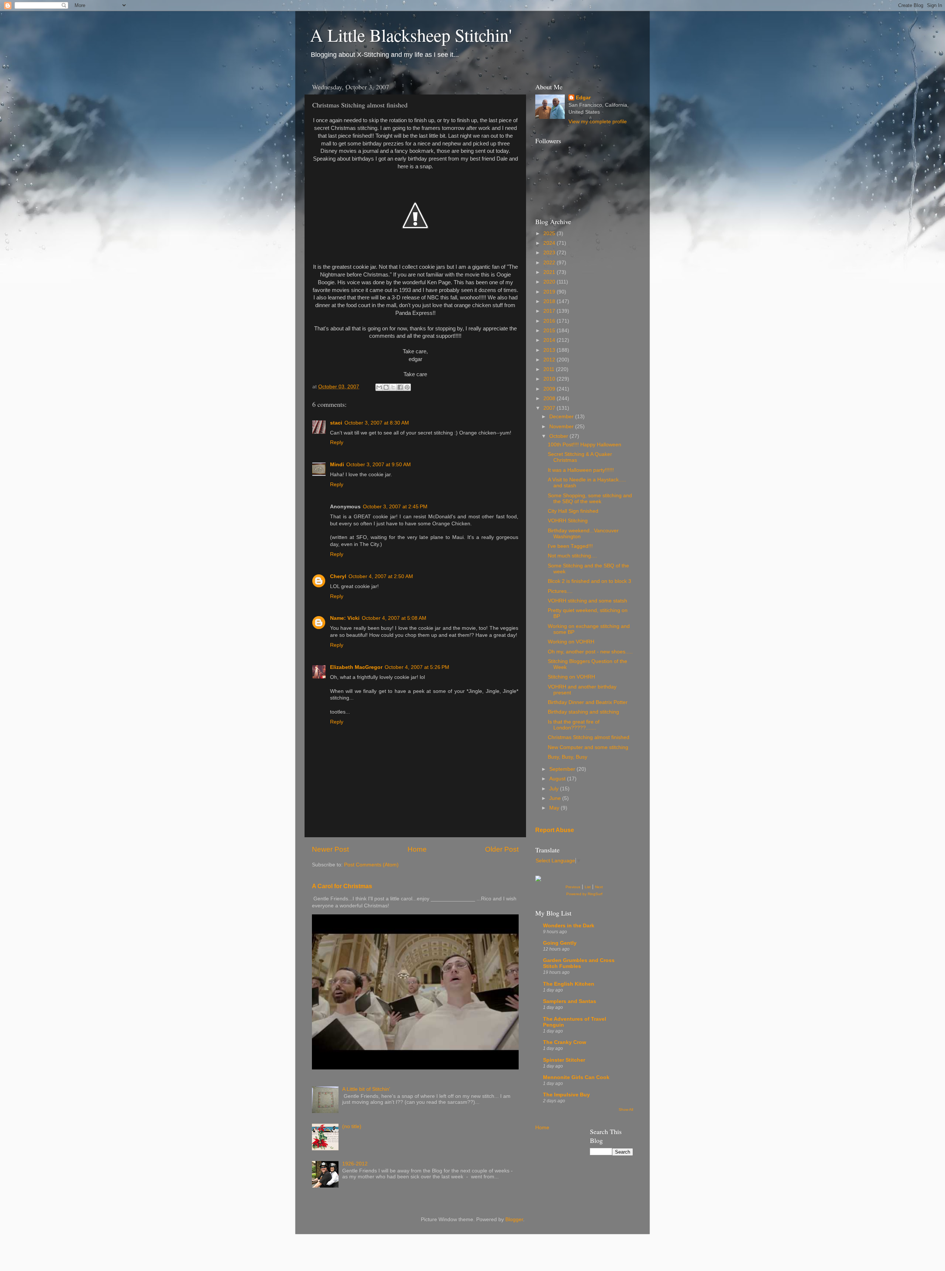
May (555, 808)
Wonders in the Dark (568, 925)
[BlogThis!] (386, 387)
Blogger (514, 1219)
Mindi (337, 464)
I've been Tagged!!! (570, 546)
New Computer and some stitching (588, 747)
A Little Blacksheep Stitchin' (411, 35)
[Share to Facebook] (400, 387)
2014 (550, 340)
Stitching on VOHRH (571, 677)
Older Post (502, 849)
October (559, 436)
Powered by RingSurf (584, 894)
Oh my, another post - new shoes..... (590, 652)
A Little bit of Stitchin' (366, 1089)
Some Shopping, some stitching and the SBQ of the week (590, 498)
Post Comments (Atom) (371, 865)
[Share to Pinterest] (407, 387)
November (562, 426)
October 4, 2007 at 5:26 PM (417, 667)
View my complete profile (597, 121)
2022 (550, 262)
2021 (550, 272)
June (555, 798)
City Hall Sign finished (573, 511)
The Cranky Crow (564, 1042)
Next (599, 887)
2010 (550, 379)
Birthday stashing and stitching (583, 712)
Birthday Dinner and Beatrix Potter (588, 702)
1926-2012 (355, 1164)
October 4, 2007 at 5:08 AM (394, 618)
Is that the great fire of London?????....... (573, 725)
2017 (550, 311)
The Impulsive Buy (566, 1094)
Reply (336, 442)
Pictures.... (560, 591)
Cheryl (338, 576)
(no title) (351, 1126)
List (588, 887)
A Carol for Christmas (342, 886)
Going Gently (560, 943)
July (554, 788)
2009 (550, 389)
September (563, 769)
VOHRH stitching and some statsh (587, 601)
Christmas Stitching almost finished (588, 737)
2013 (550, 350)
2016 (550, 321)
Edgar (583, 97)
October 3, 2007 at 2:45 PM (395, 506)
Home (417, 849)
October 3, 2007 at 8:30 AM (376, 423)
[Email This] (379, 387)
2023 (550, 252)
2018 (550, 301)
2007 (550, 408)
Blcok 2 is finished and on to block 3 (589, 581)
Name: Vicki (345, 618)
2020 (550, 282)
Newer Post (330, 849)
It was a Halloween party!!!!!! (581, 470)
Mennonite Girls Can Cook (576, 1077)
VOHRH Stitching (568, 520)
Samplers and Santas (569, 1001)
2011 (549, 369)
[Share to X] (393, 387)
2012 (550, 360)
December (562, 416)
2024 (550, 243)
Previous (573, 887)
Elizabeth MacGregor (356, 667)
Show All (626, 1109)
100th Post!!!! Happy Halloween (584, 444)
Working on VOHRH (571, 642)
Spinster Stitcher (564, 1060)
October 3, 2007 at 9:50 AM (378, 464)
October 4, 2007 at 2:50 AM (380, 576)
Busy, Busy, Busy (567, 757)
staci (336, 423)
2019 (550, 292)
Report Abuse (554, 830)
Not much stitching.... (572, 556)
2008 (550, 398)
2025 (550, 233)
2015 (550, 330)
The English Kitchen (568, 984)
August (558, 779)
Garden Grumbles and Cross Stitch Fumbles (579, 963)
